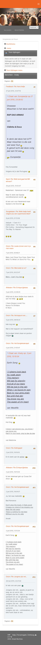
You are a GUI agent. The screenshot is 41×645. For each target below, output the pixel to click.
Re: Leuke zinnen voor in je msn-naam (18, 247)
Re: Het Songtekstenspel (20, 343)
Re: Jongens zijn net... (19, 576)
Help (14, 635)
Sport (8, 179)
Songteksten (10, 211)
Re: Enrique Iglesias (20, 287)
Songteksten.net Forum (10, 39)
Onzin (8, 246)
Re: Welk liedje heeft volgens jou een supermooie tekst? (18, 212)
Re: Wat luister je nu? (18, 268)
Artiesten (9, 287)
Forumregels (21, 635)
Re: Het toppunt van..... (19, 315)
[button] (39, 4)
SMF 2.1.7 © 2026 (9, 637)
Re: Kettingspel (16, 448)
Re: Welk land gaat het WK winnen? (18, 180)
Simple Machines (17, 639)
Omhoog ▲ (32, 635)
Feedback (9, 86)
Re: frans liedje (19, 86)
